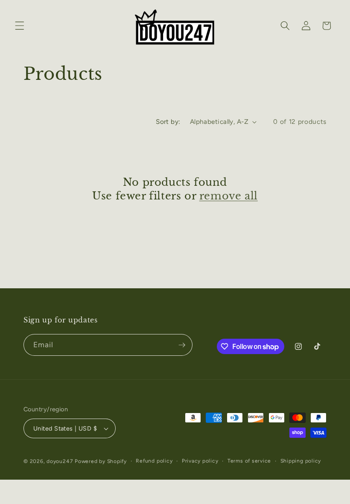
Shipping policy (300, 461)
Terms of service (249, 461)
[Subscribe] (182, 345)
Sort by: (168, 121)
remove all (228, 196)
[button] (19, 25)
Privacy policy (200, 461)
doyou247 (60, 461)
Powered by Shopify (101, 461)
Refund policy (154, 461)
